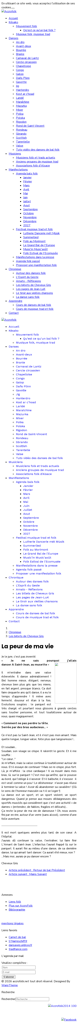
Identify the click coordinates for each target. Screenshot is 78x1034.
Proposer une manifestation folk (36, 265)
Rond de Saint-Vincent (30, 126)
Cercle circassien (26, 62)
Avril (26, 189)
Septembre (30, 209)
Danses (13, 38)
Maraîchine (22, 102)
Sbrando (21, 134)
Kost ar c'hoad (25, 94)
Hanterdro (22, 90)
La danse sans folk (28, 297)
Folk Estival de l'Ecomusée (40, 253)
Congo (20, 70)
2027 (26, 225)
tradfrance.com (18, 949)
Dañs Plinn (23, 78)
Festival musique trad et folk (34, 229)
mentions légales (12, 923)
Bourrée (21, 50)
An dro (20, 42)
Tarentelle (23, 142)
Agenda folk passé (28, 261)
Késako (13, 22)
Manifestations (18, 170)
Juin (25, 197)
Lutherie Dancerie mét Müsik (41, 233)
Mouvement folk (26, 26)
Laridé (20, 98)
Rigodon (21, 122)
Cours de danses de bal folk (33, 305)
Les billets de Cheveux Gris (33, 285)
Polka (19, 114)
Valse (19, 146)
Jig (17, 86)
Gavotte (21, 82)
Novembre (30, 217)
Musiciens (15, 154)
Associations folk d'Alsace (33, 166)
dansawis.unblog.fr (20, 945)
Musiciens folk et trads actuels (35, 158)
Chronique (15, 269)
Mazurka (21, 106)
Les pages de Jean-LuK (30, 289)
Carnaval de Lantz (27, 58)
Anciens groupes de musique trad (37, 162)
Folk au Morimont (34, 241)
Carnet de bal (17, 937)
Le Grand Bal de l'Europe (39, 245)
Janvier (27, 178)
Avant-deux (23, 46)
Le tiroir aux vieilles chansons (34, 293)
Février (27, 182)
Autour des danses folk (31, 273)
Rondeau (21, 130)
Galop (20, 74)
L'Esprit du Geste (27, 277)
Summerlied (30, 237)
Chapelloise (23, 66)
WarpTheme (9, 985)
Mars (26, 186)
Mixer (19, 110)
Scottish (21, 138)
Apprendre (15, 301)
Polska (20, 118)
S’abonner (8, 977)
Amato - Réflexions (28, 281)
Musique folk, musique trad (33, 34)
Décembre (29, 221)
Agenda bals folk (27, 174)
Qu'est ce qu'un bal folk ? (39, 30)
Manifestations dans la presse (35, 257)
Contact (14, 313)
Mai (25, 193)
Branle (20, 54)
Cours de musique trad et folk (35, 309)
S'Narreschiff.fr (18, 941)
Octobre (28, 213)
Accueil (13, 18)
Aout (26, 205)
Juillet (27, 201)
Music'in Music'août (35, 249)
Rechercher (8, 999)
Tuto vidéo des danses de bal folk (37, 150)
